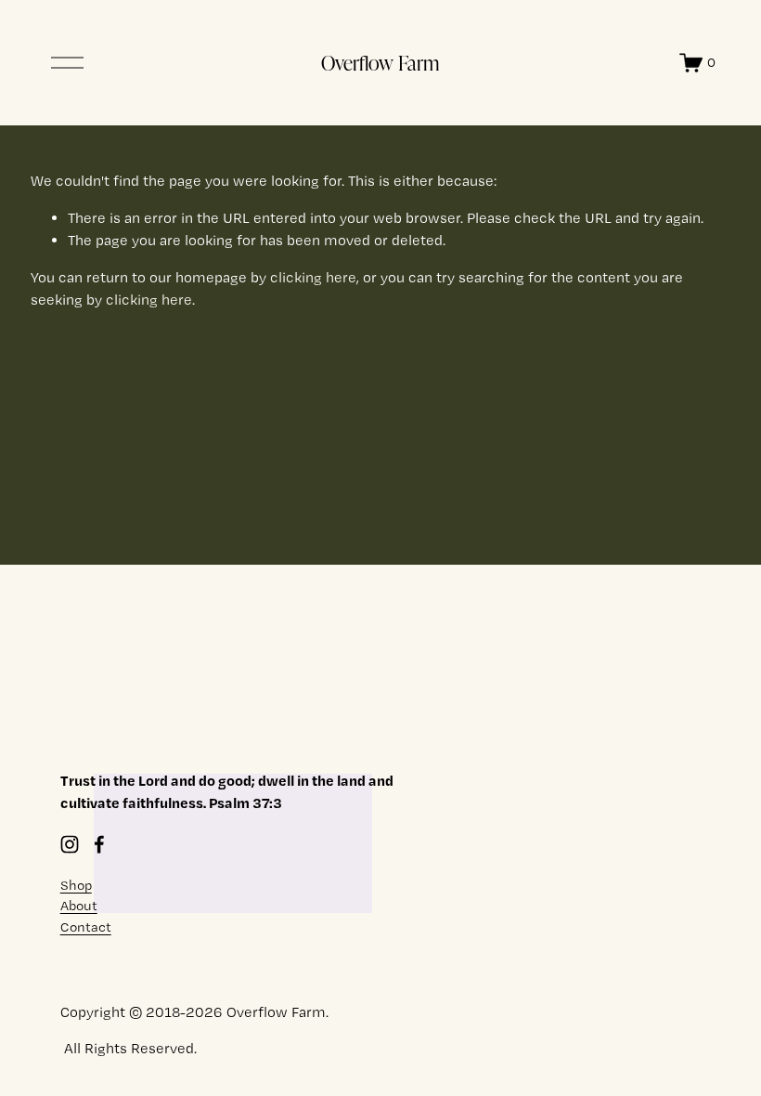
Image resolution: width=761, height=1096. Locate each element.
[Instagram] (69, 844)
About (78, 905)
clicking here (313, 277)
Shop (76, 885)
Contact (85, 927)
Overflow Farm (380, 62)
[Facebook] (99, 844)
